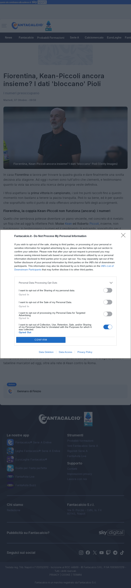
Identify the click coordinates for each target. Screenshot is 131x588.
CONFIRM (41, 339)
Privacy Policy (84, 352)
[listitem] (65, 283)
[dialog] (65, 294)
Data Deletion (46, 352)
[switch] (107, 290)
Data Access (65, 352)
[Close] (124, 236)
